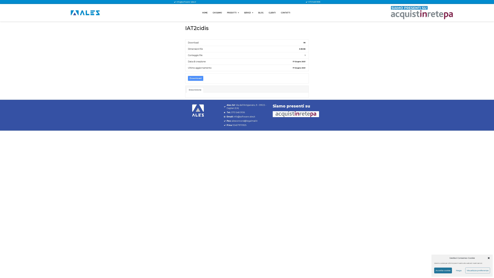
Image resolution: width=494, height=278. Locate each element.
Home (205, 13)
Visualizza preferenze (478, 270)
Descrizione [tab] (195, 90)
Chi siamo (217, 13)
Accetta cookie (443, 270)
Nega (458, 270)
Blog (260, 13)
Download (196, 78)
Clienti (272, 13)
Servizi (247, 13)
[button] (488, 258)
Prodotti (232, 13)
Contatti (285, 13)
